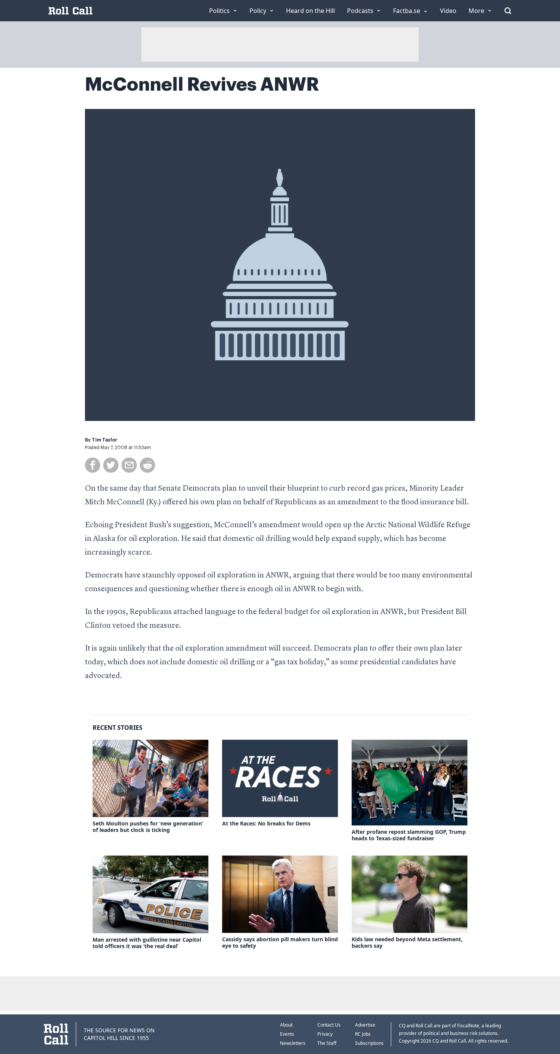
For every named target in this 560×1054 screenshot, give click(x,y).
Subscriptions (369, 1043)
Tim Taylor (104, 440)
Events (287, 1034)
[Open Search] (508, 10)
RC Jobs (363, 1034)
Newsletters (293, 1043)
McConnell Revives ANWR (202, 84)
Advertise (365, 1025)
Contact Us (329, 1025)
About (286, 1025)
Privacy (325, 1034)
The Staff (326, 1043)
